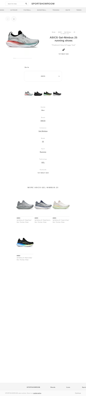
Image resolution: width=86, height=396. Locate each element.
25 (74, 32)
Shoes (53, 32)
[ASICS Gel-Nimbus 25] (28, 93)
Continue (78, 393)
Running (43, 152)
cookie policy (37, 393)
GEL (43, 162)
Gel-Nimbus (67, 32)
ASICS (60, 32)
